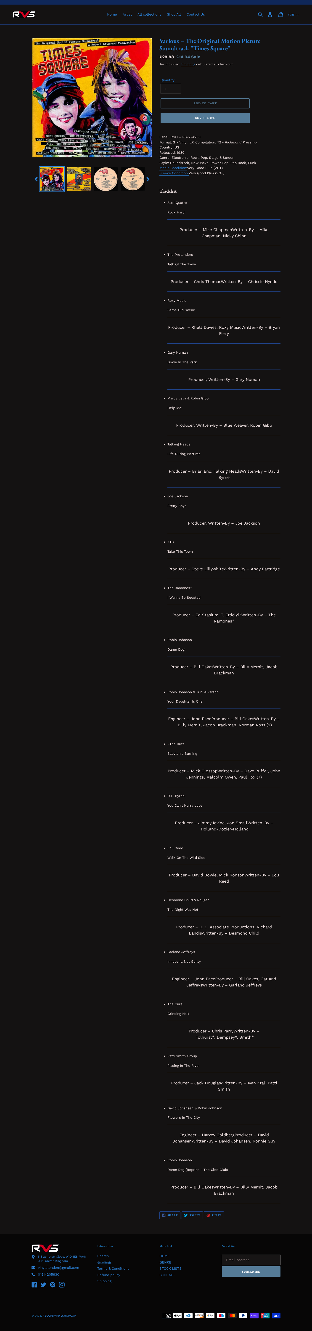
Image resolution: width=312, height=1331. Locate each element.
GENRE (165, 1262)
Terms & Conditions (113, 1268)
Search (103, 1256)
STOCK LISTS (170, 1268)
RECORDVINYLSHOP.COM (59, 1315)
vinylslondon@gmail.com (58, 1268)
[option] (51, 179)
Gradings (104, 1262)
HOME (164, 1256)
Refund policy (108, 1275)
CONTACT (167, 1275)
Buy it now (205, 118)
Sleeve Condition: (174, 173)
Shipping (188, 64)
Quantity (168, 80)
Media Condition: (173, 168)
